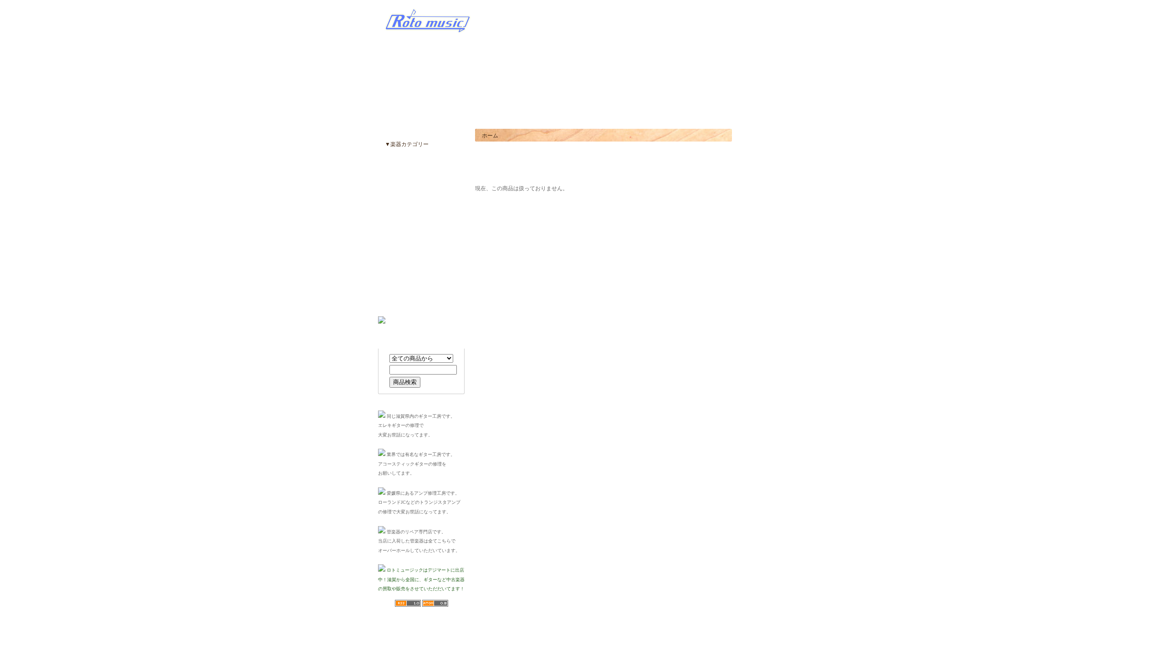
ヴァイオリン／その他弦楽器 (419, 294)
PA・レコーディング (409, 267)
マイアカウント (733, 115)
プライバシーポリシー (666, 633)
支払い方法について (560, 633)
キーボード (397, 240)
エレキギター (400, 158)
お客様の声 (702, 115)
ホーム (490, 135)
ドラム (392, 226)
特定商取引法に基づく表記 (505, 633)
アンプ (392, 212)
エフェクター (400, 199)
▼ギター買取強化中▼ (705, 22)
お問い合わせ (766, 115)
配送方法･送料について (612, 633)
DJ (387, 253)
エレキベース (400, 185)
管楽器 (392, 281)
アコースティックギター (414, 171)
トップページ (673, 115)
